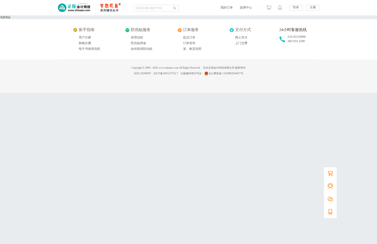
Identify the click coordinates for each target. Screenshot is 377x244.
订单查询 (189, 43)
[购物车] (269, 8)
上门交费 (241, 43)
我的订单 (227, 7)
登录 (296, 7)
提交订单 (189, 37)
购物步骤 (85, 43)
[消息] (279, 8)
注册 (313, 7)
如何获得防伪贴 (141, 48)
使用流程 (137, 37)
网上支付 (241, 37)
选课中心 (246, 7)
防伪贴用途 (138, 43)
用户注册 (85, 37)
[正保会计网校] (74, 7)
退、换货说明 (192, 48)
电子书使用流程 (89, 48)
